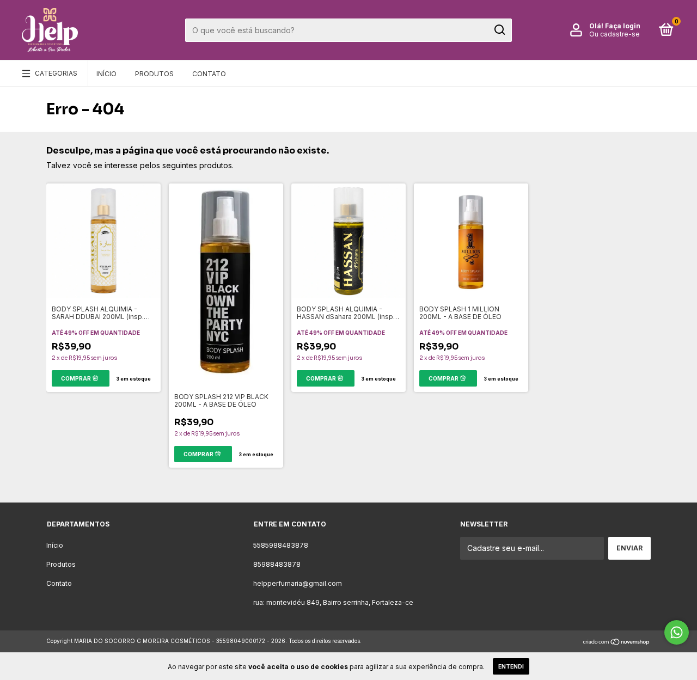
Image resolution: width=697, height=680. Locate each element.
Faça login (622, 26)
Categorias (56, 73)
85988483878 (277, 564)
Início (106, 74)
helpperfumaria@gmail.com (297, 583)
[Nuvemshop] (617, 642)
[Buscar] (499, 30)
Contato (209, 74)
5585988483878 (280, 545)
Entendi (511, 666)
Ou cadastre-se (614, 34)
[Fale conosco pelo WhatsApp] (676, 632)
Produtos (154, 74)
